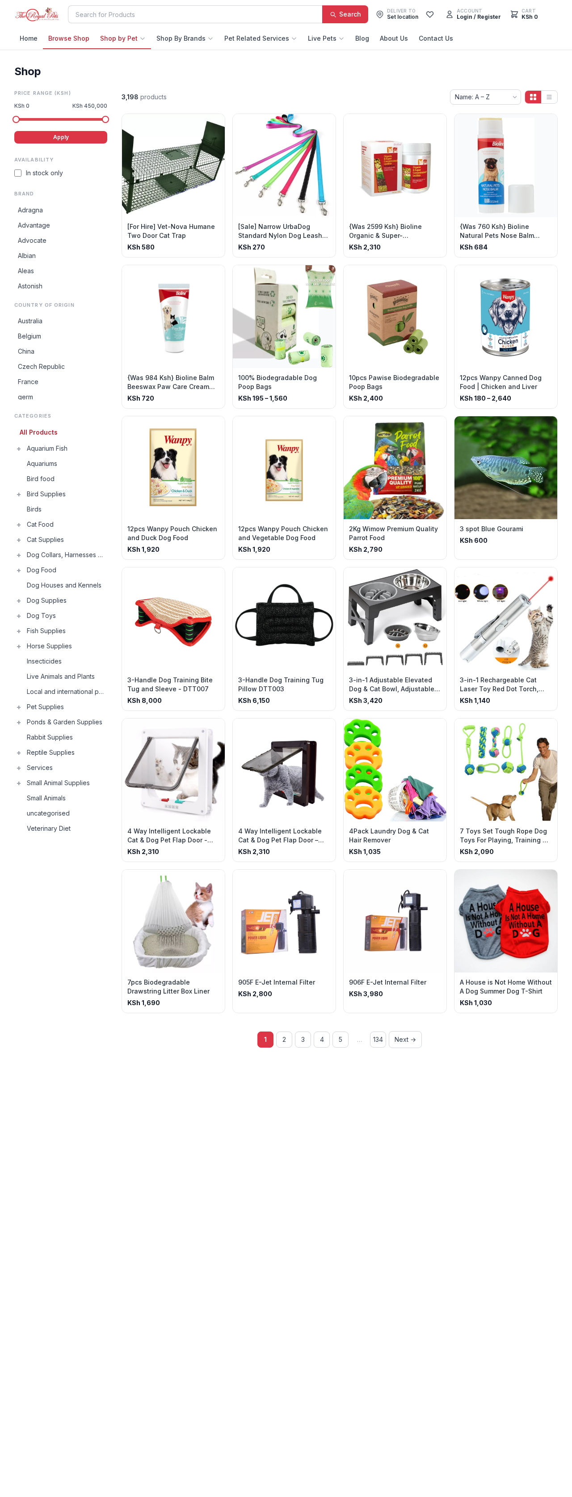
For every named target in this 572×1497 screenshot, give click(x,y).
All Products (39, 432)
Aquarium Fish (47, 448)
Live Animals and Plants (61, 676)
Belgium (29, 336)
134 (378, 1039)
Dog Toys (41, 615)
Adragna (30, 210)
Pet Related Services (256, 38)
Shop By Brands (181, 38)
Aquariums (42, 463)
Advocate (32, 240)
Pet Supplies (45, 706)
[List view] (549, 97)
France (28, 381)
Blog (362, 38)
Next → (405, 1039)
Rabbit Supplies (50, 737)
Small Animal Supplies (58, 783)
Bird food (41, 478)
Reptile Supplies (51, 752)
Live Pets (322, 38)
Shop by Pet (119, 38)
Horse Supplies (49, 646)
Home (29, 38)
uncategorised (48, 813)
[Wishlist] (430, 14)
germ (25, 397)
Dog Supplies (47, 600)
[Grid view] (533, 97)
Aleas (26, 271)
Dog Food (41, 570)
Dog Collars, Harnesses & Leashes (67, 554)
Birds (34, 509)
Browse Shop (68, 38)
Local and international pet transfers (67, 691)
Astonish (30, 286)
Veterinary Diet (49, 828)
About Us (394, 38)
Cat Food (40, 524)
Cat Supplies (45, 539)
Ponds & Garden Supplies (64, 722)
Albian (27, 255)
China (26, 351)
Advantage (34, 225)
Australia (30, 321)
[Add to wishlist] (215, 124)
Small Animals (46, 798)
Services (40, 767)
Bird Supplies (46, 494)
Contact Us (436, 38)
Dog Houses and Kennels (64, 585)
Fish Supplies (46, 630)
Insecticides (44, 661)
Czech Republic (41, 366)
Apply (61, 137)
